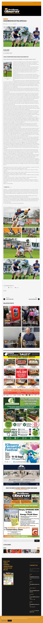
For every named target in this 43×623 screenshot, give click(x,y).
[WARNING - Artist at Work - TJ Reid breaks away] (21, 37)
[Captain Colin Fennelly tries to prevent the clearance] (10, 232)
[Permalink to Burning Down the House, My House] (12, 551)
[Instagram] (20, 5)
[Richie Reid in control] (19, 216)
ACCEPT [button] (9, 620)
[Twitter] (22, 5)
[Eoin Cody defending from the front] (19, 248)
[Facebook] (18, 5)
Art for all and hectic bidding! (21, 2)
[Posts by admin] (4, 24)
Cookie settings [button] (4, 620)
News (4, 548)
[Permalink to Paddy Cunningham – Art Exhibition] (35, 551)
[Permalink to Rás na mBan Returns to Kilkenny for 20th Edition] (26, 551)
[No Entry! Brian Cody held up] (29, 232)
